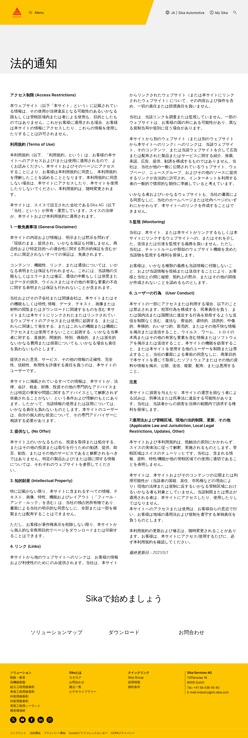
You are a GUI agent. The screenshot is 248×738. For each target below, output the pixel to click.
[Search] (235, 12)
